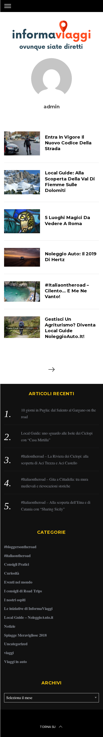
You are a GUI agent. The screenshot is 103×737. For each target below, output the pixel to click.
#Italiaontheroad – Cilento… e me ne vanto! (67, 290)
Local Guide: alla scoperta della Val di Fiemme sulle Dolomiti (70, 181)
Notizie (9, 626)
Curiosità (11, 573)
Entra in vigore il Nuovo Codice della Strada (68, 142)
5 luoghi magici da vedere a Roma (67, 220)
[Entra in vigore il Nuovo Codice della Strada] (22, 143)
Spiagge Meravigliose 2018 (25, 635)
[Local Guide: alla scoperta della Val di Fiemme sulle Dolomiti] (22, 182)
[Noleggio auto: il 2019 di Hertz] (22, 257)
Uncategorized (16, 643)
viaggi (9, 652)
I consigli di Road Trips (23, 591)
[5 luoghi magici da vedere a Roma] (22, 221)
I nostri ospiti (14, 599)
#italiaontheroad (17, 555)
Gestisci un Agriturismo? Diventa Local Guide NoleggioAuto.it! (70, 327)
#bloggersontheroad (20, 546)
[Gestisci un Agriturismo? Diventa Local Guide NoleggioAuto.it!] (22, 327)
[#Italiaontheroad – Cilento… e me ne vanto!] (22, 291)
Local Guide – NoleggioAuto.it (28, 617)
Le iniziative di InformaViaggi (28, 608)
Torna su (48, 727)
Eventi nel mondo (18, 582)
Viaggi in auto (15, 661)
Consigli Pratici (16, 564)
